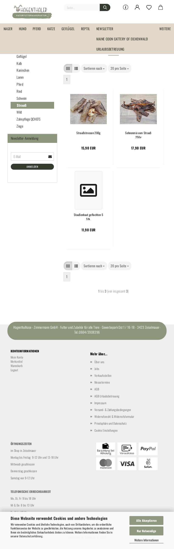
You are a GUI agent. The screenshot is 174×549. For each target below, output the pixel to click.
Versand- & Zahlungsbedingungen (112, 409)
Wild (19, 112)
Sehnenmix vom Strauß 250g (138, 134)
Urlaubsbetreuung (110, 49)
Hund (22, 28)
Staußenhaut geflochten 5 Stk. (88, 216)
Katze (51, 28)
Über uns (99, 362)
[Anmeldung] (137, 7)
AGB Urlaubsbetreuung (106, 396)
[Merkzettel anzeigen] (149, 7)
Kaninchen (22, 70)
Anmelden (32, 166)
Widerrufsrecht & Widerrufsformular (114, 416)
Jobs (96, 368)
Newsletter (104, 28)
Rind (19, 91)
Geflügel (68, 28)
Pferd (37, 28)
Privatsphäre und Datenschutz (110, 423)
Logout (14, 370)
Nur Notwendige (146, 531)
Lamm (20, 77)
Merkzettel (16, 361)
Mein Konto (17, 357)
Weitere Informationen (146, 540)
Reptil (85, 28)
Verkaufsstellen (103, 375)
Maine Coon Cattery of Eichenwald (122, 38)
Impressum (100, 403)
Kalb (19, 63)
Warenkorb (16, 365)
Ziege (19, 126)
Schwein (21, 98)
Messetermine (102, 382)
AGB (96, 389)
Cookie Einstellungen (106, 430)
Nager (8, 28)
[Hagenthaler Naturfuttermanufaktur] (33, 11)
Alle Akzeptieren (146, 520)
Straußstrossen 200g (88, 133)
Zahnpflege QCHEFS (28, 119)
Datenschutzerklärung (30, 536)
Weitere (165, 28)
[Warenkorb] (161, 7)
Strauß (21, 105)
